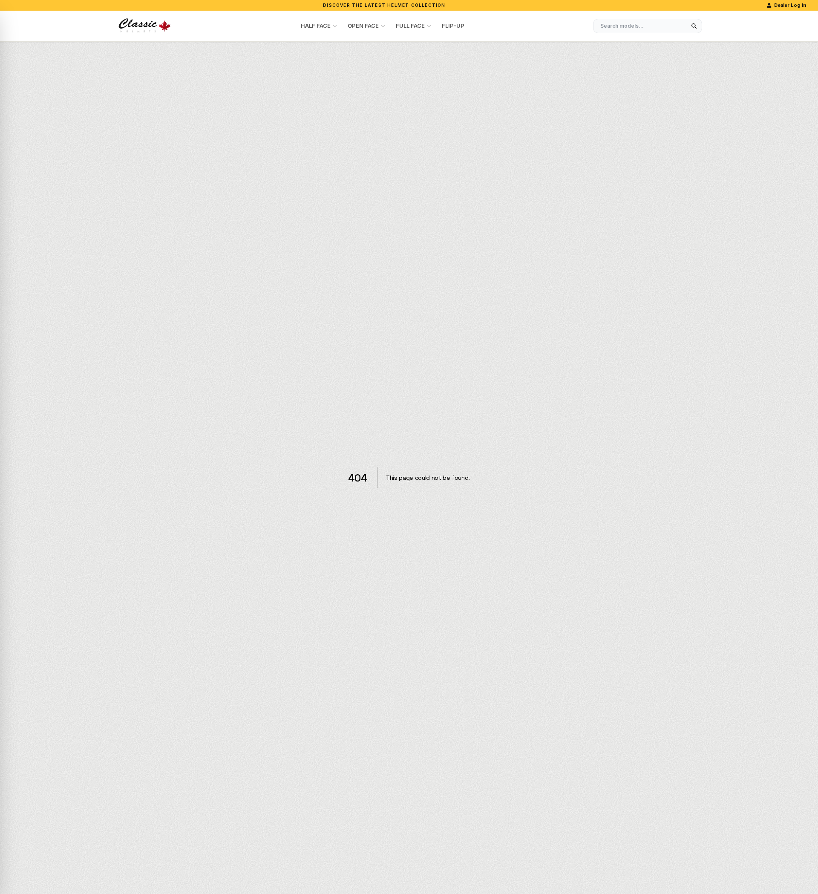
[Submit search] (694, 26)
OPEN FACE (363, 25)
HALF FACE (316, 25)
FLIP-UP (453, 25)
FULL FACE (410, 25)
